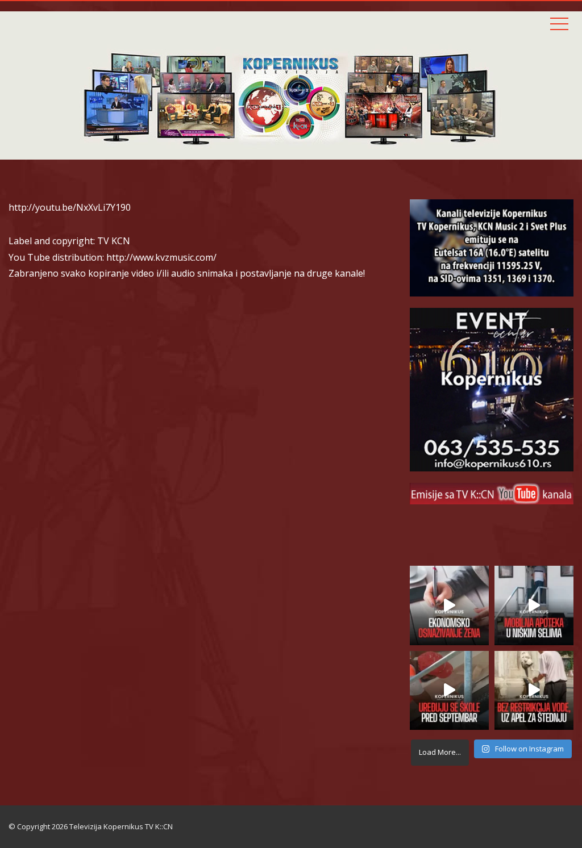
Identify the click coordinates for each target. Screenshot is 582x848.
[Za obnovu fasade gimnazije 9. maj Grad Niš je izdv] (449, 690)
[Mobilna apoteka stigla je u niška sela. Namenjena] (533, 605)
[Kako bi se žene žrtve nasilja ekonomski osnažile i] (449, 605)
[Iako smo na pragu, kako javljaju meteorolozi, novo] (533, 690)
